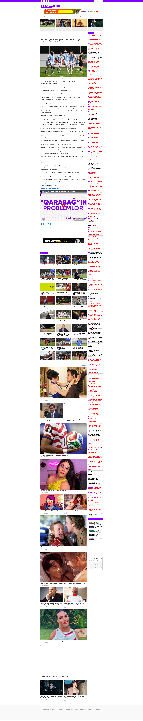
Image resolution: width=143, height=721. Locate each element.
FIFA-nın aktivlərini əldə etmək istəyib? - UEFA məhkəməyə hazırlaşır (94, 478)
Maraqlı (62, 16)
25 (93, 567)
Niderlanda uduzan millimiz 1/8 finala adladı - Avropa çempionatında (93, 371)
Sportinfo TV (74, 16)
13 (97, 564)
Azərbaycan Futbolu (46, 16)
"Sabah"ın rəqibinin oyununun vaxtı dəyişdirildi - (94, 435)
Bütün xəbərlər (95, 518)
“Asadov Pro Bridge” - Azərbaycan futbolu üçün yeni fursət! (94, 158)
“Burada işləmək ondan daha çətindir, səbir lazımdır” (95, 488)
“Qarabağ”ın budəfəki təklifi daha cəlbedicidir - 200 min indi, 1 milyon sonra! (94, 210)
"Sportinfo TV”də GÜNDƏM (97, 181)
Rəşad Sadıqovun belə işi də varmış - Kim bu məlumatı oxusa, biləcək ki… (95, 177)
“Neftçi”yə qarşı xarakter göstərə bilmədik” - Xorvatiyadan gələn (95, 494)
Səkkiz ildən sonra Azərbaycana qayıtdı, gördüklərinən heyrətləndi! (94, 103)
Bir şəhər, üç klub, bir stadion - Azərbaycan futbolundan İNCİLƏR (94, 139)
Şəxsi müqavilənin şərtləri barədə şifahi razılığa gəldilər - (95, 113)
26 (95, 567)
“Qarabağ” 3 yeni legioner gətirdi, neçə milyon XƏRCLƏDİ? (95, 499)
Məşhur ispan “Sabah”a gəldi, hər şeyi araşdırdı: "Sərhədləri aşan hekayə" (94, 233)
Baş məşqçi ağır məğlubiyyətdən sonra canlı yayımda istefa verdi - (94, 483)
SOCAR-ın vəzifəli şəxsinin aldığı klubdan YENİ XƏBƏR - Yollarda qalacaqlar (94, 262)
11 (93, 564)
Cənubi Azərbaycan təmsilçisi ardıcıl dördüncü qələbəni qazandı (94, 380)
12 (95, 564)
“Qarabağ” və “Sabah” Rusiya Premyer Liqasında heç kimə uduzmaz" (94, 305)
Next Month (101, 558)
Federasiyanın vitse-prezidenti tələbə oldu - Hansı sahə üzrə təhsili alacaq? (94, 410)
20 (97, 565)
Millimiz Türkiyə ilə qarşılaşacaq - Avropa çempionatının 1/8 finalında (94, 295)
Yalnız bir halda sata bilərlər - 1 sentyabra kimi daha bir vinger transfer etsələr (95, 57)
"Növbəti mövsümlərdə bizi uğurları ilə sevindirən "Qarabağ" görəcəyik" (94, 360)
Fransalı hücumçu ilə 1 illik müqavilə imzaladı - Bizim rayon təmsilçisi (95, 286)
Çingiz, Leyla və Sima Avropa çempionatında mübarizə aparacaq (95, 345)
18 (93, 565)
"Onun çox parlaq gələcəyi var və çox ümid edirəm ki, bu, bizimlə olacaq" (95, 257)
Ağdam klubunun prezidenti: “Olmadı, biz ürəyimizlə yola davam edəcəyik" (95, 310)
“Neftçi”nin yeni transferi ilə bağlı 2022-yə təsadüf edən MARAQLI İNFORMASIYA (95, 78)
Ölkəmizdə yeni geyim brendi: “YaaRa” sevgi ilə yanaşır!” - (94, 215)
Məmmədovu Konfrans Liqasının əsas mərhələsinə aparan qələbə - (94, 395)
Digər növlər (81, 16)
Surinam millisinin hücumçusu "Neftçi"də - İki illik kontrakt (95, 509)
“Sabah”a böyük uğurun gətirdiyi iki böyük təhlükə (95, 504)
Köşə (88, 16)
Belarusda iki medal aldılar (96, 341)
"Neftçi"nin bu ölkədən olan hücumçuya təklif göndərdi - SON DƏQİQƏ (95, 204)
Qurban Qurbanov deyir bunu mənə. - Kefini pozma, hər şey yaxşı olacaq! (95, 199)
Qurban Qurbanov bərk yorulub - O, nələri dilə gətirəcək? (94, 243)
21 (99, 565)
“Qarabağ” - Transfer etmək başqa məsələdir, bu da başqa (94, 127)
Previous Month (89, 558)
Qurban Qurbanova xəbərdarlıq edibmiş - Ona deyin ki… (95, 97)
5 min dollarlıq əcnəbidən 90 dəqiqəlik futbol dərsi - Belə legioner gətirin (95, 45)
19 (95, 565)
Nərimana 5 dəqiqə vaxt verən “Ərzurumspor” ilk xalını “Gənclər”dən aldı (94, 420)
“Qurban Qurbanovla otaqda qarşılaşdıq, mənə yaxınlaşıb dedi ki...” (94, 451)
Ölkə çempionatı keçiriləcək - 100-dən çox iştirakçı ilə (93, 350)
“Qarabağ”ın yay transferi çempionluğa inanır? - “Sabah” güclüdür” (95, 463)
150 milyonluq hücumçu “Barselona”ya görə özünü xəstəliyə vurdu (94, 473)
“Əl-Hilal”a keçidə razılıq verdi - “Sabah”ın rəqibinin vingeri (95, 514)
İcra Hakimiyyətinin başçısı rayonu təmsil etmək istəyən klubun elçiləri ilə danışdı (95, 401)
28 (99, 567)
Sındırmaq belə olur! (95, 190)
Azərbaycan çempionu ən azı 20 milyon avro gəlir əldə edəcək (95, 468)
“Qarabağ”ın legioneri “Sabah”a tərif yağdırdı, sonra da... (94, 63)
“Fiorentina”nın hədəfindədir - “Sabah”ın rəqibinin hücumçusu (93, 163)
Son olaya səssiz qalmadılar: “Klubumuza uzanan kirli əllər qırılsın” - (95, 92)
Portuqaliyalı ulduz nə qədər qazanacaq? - (94, 220)
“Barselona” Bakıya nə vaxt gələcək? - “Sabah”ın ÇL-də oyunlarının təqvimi (95, 148)
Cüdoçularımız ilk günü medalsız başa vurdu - (94, 300)
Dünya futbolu (55, 16)
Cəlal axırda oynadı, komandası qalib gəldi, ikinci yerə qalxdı (94, 415)
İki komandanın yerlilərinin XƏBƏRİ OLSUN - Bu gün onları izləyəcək (95, 153)
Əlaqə (92, 16)
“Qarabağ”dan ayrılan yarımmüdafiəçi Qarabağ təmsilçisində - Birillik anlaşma (94, 385)
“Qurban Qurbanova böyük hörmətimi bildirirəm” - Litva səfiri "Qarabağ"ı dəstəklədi (95, 425)
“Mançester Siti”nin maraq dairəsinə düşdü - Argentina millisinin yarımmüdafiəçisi (95, 430)
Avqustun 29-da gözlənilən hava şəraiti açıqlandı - (95, 328)
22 (101, 565)
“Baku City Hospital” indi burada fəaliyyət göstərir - (94, 248)
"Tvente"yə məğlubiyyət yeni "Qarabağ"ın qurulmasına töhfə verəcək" (94, 108)
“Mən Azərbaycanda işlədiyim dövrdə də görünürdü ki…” (95, 238)
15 (101, 564)
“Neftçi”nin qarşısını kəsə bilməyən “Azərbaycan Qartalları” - (95, 390)
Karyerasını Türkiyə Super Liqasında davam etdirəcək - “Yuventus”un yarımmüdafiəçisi (95, 168)
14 (99, 564)
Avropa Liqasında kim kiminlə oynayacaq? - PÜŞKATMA (94, 366)
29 (101, 567)
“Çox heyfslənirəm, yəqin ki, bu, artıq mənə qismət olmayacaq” (95, 319)
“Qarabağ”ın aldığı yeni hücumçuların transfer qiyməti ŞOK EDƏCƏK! (94, 87)
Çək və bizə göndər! (95, 131)
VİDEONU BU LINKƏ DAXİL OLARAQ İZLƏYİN (50, 188)
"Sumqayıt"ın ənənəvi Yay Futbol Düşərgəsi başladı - (95, 355)
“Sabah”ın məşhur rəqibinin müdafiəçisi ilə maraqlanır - (93, 118)
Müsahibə (68, 16)
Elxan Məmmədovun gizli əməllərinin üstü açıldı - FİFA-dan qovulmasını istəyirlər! (95, 194)
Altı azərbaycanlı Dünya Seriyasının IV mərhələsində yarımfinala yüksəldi (94, 333)
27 (97, 567)
